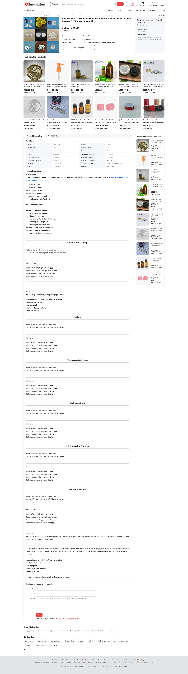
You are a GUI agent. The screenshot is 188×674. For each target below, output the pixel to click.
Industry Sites (106, 660)
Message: (32, 598)
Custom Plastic (55, 641)
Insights (143, 660)
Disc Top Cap (110, 631)
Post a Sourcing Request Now (69, 619)
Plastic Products (42, 641)
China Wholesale (86, 660)
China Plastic (29, 641)
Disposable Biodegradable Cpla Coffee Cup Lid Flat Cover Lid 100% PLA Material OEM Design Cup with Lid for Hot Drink (157, 200)
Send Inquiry (79, 47)
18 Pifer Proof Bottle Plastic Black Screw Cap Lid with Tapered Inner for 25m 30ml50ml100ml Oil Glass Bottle (157, 259)
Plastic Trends (52, 645)
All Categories (30, 10)
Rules (163, 10)
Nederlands (98, 662)
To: (34, 593)
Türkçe (132, 662)
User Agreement (105, 666)
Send (39, 615)
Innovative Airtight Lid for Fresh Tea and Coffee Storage (157, 230)
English (48, 662)
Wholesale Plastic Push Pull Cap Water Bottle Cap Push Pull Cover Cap (157, 274)
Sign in (162, 5)
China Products (56, 660)
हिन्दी (120, 662)
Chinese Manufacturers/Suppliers (71, 660)
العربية (104, 662)
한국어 (110, 662)
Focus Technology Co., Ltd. (81, 666)
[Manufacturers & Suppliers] (34, 4)
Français (68, 662)
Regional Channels (117, 660)
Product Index (128, 660)
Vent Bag (81, 641)
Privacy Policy (123, 666)
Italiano (84, 662)
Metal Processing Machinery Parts (69, 631)
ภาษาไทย (125, 662)
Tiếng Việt (138, 662)
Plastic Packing (69, 641)
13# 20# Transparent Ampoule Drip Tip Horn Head (157, 171)
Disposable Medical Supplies (46, 631)
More (138, 42)
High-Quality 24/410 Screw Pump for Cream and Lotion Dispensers (157, 156)
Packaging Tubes (29, 631)
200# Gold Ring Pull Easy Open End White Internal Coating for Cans (157, 141)
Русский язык (76, 662)
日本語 (115, 662)
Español (54, 662)
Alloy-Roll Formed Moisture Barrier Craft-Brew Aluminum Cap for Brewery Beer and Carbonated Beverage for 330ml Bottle (157, 186)
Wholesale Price (97, 660)
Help (129, 10)
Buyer (119, 10)
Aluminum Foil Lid (97, 631)
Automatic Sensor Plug (121, 641)
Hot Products (46, 660)
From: (33, 589)
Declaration (114, 666)
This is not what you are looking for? (47, 619)
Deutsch (90, 662)
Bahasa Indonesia (148, 662)
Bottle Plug (91, 641)
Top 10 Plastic (39, 645)
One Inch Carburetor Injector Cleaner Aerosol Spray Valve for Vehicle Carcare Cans (157, 244)
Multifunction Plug (104, 641)
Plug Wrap (28, 645)
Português (61, 662)
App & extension (141, 10)
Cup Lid (85, 631)
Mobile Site (136, 660)
